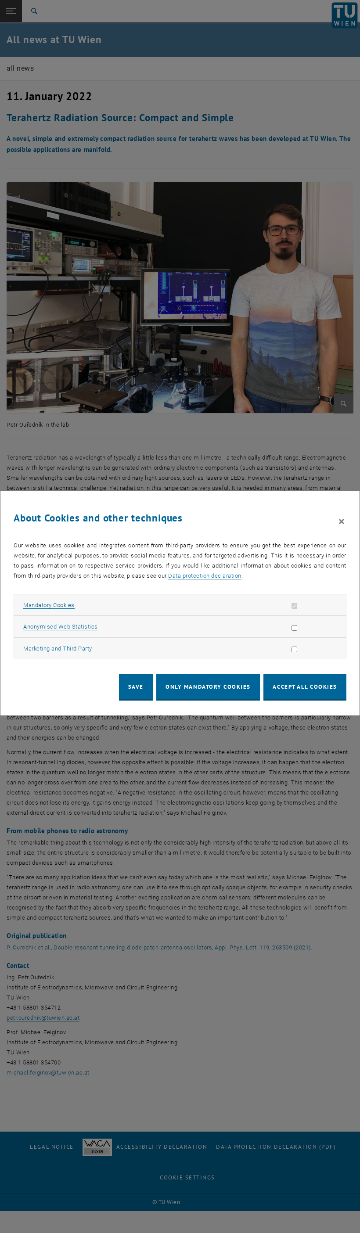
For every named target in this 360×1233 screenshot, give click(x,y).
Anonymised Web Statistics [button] (60, 626)
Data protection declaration (204, 575)
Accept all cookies (305, 686)
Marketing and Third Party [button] (57, 648)
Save (136, 686)
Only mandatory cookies (208, 686)
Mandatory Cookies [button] (49, 605)
